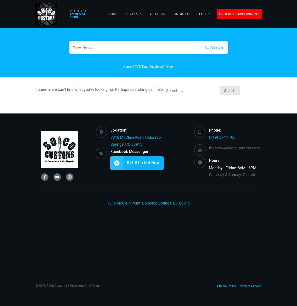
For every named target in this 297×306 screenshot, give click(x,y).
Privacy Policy (226, 286)
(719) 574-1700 (222, 137)
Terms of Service (249, 286)
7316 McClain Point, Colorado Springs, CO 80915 (148, 203)
